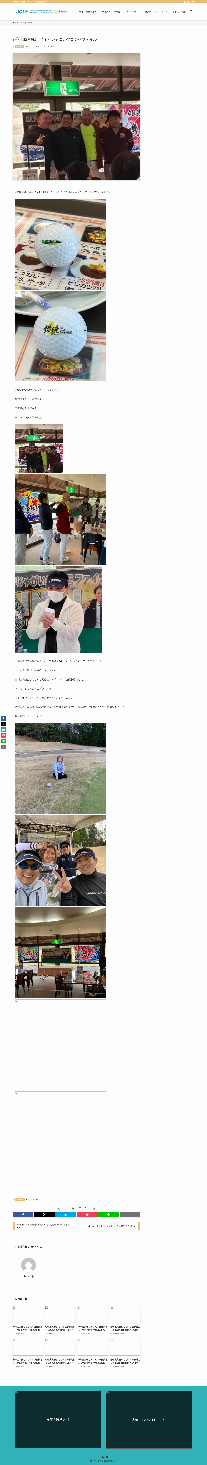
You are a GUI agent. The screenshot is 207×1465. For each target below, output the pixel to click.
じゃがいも (33, 1199)
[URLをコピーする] (130, 1214)
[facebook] (185, 1)
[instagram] (188, 1)
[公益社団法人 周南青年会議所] (42, 12)
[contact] (192, 1)
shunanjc (29, 1276)
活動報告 (19, 46)
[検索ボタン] (191, 11)
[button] (23, 1214)
